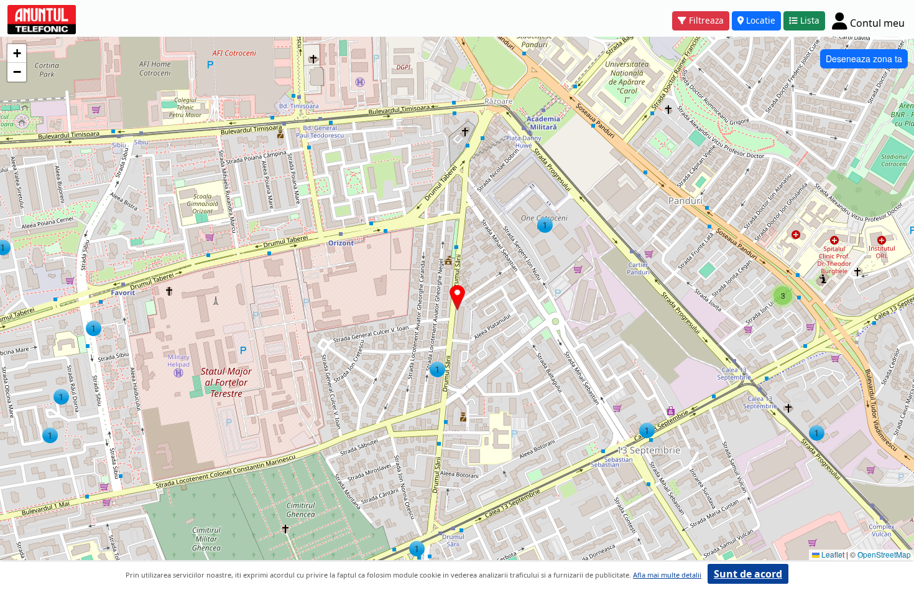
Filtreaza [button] (706, 20)
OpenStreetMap (884, 554)
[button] (437, 369)
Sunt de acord (748, 574)
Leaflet (831, 554)
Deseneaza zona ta (864, 58)
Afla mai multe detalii (667, 574)
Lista (809, 20)
